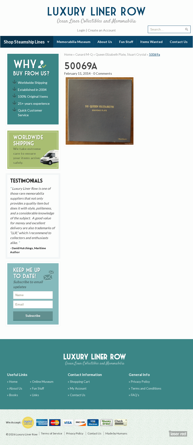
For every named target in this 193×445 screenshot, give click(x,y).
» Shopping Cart (79, 381)
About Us (104, 42)
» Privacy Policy (139, 381)
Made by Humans (116, 433)
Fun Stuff (126, 42)
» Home (12, 381)
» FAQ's (134, 395)
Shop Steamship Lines (24, 41)
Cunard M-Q (84, 54)
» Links (34, 395)
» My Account (77, 388)
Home (68, 54)
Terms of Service (51, 433)
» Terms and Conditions (145, 388)
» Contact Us (76, 395)
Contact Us (179, 42)
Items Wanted (151, 42)
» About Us (14, 388)
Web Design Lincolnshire (177, 433)
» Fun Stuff (37, 388)
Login (81, 30)
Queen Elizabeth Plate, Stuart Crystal (121, 54)
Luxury (96, 14)
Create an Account (102, 30)
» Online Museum (41, 381)
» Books (12, 395)
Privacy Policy (74, 433)
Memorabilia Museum (73, 42)
